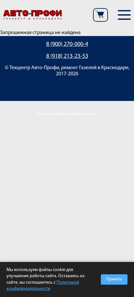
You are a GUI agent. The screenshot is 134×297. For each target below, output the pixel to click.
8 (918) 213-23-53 (67, 56)
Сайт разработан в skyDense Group (67, 114)
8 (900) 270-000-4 (67, 44)
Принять (114, 279)
